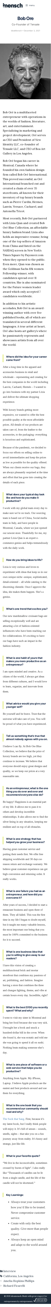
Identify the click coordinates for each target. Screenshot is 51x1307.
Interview (9, 1271)
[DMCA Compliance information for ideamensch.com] (40, 1301)
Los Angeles (25, 1276)
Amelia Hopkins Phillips (18, 1281)
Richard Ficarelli (14, 1285)
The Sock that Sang (13, 1118)
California (10, 1276)
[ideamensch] (13, 5)
